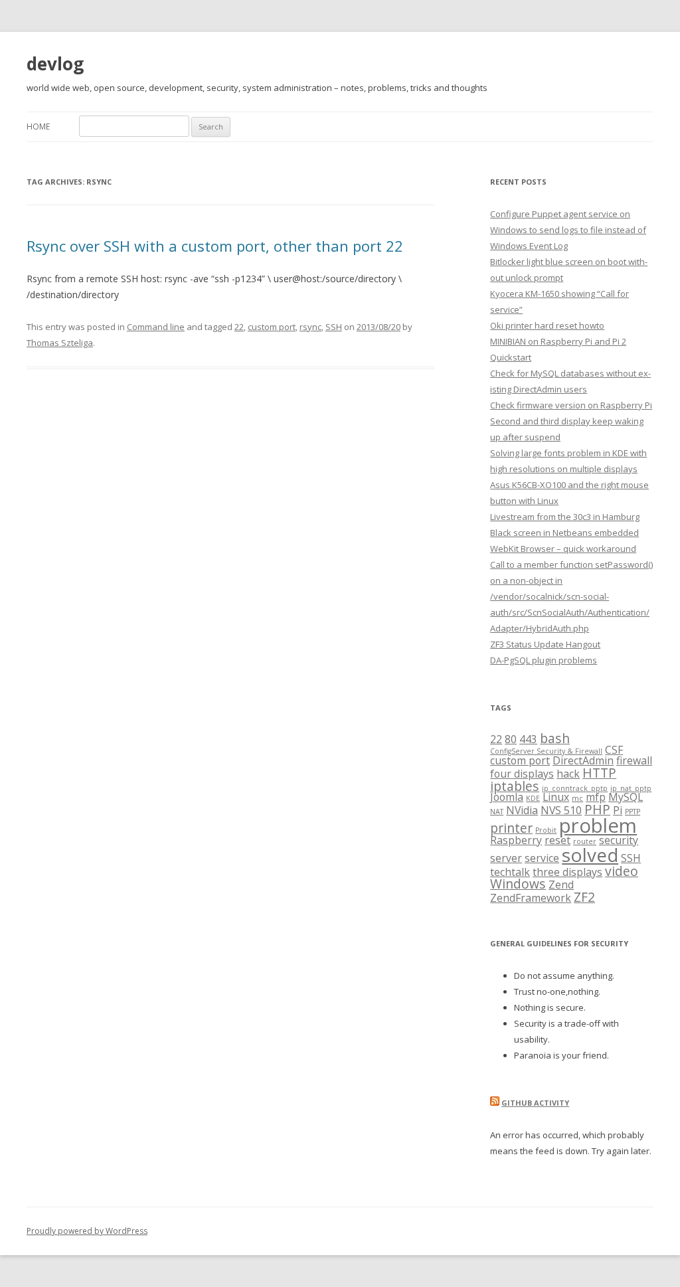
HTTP (599, 773)
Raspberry (516, 840)
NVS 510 (561, 810)
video (621, 871)
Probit (545, 830)
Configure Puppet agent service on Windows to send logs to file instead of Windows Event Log (568, 230)
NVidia (522, 810)
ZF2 (584, 897)
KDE (533, 798)
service (542, 858)
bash (555, 738)
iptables (514, 786)
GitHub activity (535, 1103)
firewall (634, 760)
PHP (597, 809)
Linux (556, 797)
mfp (596, 797)
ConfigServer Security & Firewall (546, 751)
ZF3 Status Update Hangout (545, 644)
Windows (518, 884)
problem (598, 825)
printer (511, 828)
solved (590, 854)
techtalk (510, 872)
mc (577, 798)
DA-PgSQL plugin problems (543, 660)
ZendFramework (530, 898)
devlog (55, 64)
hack (568, 773)
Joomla (506, 797)
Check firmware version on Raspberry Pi (571, 405)
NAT (496, 811)
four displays (522, 773)
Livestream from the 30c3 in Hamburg (564, 517)
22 (239, 327)
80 (511, 739)
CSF (614, 749)
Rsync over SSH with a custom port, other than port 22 (215, 246)
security (618, 840)
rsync (310, 327)
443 (528, 739)
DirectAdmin (583, 760)
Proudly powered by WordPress (87, 1231)
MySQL (625, 797)
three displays (567, 872)
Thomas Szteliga (60, 343)
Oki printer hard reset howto (547, 325)
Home (38, 126)
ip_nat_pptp (630, 788)
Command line (156, 327)
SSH (333, 327)
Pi (617, 810)
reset (557, 840)
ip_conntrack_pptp (575, 788)
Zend (561, 884)
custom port (272, 327)
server (506, 858)
